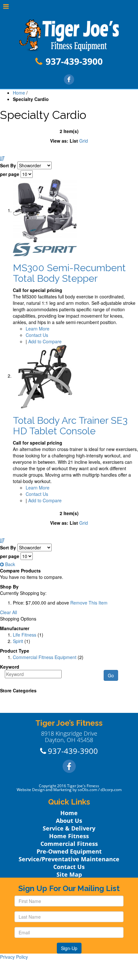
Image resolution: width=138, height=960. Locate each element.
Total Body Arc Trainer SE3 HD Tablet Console (70, 426)
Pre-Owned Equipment (69, 851)
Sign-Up (69, 948)
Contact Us (37, 335)
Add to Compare (45, 341)
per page (9, 174)
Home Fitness (69, 836)
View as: (59, 141)
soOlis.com (87, 789)
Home (19, 92)
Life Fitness (24, 634)
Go (111, 675)
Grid (83, 141)
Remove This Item (89, 602)
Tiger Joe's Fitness (83, 786)
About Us (69, 820)
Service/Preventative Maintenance (69, 859)
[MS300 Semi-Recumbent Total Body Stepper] (45, 210)
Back (9, 564)
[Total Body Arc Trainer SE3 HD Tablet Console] (45, 375)
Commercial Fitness (69, 843)
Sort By (8, 165)
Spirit (18, 641)
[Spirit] (45, 249)
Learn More (37, 328)
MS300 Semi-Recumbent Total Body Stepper (69, 273)
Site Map (69, 874)
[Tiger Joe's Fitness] (69, 35)
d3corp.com (111, 789)
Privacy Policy (14, 957)
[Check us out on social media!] (69, 79)
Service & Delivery (69, 828)
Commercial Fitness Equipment (44, 657)
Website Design (31, 789)
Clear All (8, 612)
